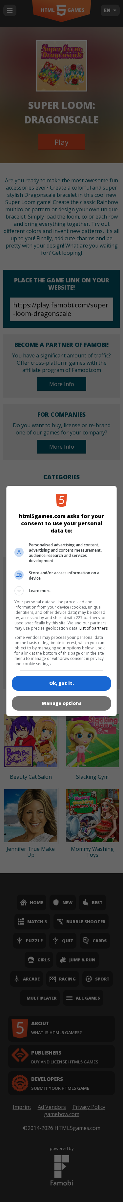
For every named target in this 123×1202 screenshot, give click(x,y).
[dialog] (61, 601)
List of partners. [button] (94, 628)
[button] (61, 590)
